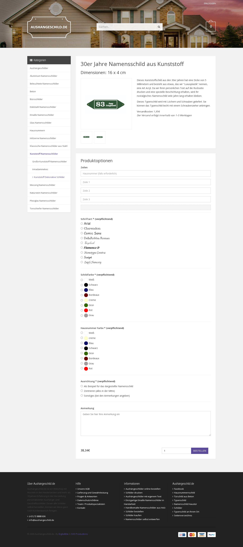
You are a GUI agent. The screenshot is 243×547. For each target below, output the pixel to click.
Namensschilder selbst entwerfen (143, 519)
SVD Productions (79, 533)
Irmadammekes (40, 169)
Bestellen (199, 450)
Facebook (179, 488)
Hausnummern (37, 130)
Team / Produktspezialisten (91, 504)
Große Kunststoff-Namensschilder (49, 161)
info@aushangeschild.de (41, 520)
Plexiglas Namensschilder (43, 200)
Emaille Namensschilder (42, 114)
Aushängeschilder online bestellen (143, 488)
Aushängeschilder (39, 68)
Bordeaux (93, 294)
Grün (91, 305)
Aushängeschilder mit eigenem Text (143, 496)
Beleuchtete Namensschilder (44, 83)
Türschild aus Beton (184, 496)
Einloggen (210, 3)
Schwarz (93, 284)
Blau (91, 289)
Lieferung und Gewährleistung (92, 492)
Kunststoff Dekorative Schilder (49, 177)
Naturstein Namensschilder (43, 192)
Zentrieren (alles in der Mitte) (99, 390)
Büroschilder (36, 99)
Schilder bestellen (135, 511)
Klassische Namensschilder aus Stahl (48, 145)
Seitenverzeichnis (183, 515)
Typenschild (180, 500)
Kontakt (81, 507)
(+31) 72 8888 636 (37, 516)
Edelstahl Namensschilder (43, 106)
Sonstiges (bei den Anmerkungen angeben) (107, 395)
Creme (92, 300)
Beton (33, 91)
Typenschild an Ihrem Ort (186, 511)
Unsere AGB (83, 488)
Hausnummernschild (184, 492)
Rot (90, 310)
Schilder (178, 507)
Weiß (91, 279)
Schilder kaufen (134, 515)
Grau (91, 315)
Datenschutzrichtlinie (88, 500)
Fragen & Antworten (87, 496)
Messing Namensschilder (42, 184)
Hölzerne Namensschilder (43, 138)
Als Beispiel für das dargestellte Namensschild (108, 386)
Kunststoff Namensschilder (44, 153)
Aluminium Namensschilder (43, 75)
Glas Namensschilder (40, 122)
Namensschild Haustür (185, 504)
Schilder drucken (134, 492)
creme (92, 338)
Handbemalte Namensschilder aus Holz (145, 507)
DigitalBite (64, 533)
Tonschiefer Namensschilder (44, 208)
